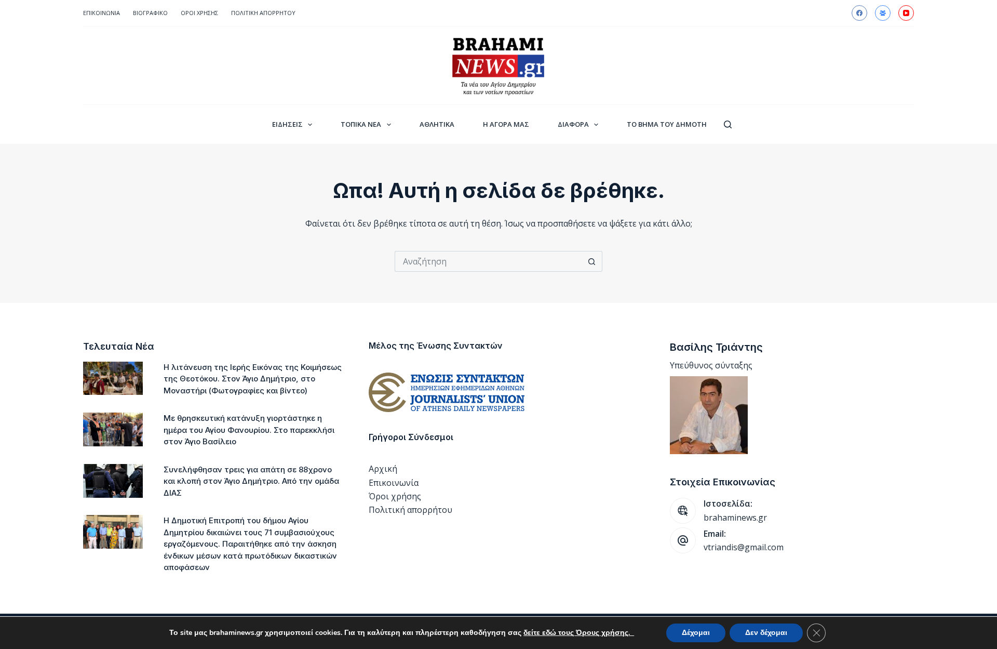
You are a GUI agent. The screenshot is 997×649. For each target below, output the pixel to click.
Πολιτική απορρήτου (263, 13)
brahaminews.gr (735, 517)
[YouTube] (906, 13)
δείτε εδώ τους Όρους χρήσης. (578, 633)
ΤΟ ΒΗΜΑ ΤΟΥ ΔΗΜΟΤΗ (667, 124)
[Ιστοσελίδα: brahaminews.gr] (683, 511)
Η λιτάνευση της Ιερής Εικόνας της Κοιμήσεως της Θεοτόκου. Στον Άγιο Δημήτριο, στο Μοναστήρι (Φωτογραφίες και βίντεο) (253, 378)
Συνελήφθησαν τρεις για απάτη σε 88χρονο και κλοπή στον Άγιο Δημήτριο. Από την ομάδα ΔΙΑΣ (251, 481)
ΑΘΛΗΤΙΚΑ (437, 124)
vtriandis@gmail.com (744, 547)
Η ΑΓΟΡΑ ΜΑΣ (506, 124)
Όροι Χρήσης (199, 13)
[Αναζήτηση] (728, 124)
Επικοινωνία (101, 13)
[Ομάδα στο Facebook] (883, 13)
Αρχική (383, 468)
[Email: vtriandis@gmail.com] (683, 540)
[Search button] (592, 261)
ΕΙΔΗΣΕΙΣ (287, 124)
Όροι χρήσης (395, 496)
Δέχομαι (696, 633)
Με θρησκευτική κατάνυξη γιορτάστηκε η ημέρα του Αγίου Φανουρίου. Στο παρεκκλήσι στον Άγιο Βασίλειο (249, 429)
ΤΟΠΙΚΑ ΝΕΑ (361, 124)
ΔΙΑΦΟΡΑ (573, 124)
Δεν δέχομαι (766, 633)
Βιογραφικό (150, 13)
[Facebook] (859, 13)
